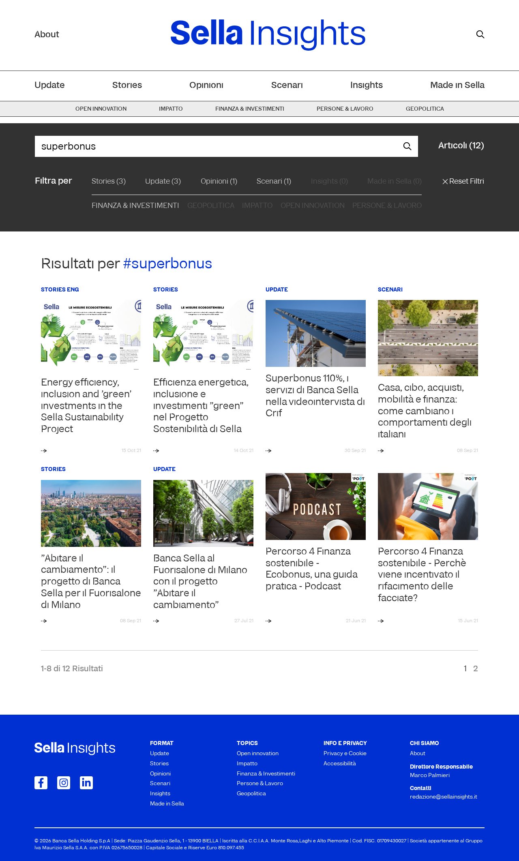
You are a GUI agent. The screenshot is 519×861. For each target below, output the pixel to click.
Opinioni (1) (219, 182)
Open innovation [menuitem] (101, 109)
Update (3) (163, 182)
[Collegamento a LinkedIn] (86, 782)
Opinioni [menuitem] (206, 85)
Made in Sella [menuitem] (457, 85)
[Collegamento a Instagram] (63, 782)
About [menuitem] (417, 754)
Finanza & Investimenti (135, 206)
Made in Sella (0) (394, 182)
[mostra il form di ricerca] (480, 34)
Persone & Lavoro (387, 206)
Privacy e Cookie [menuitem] (345, 754)
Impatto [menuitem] (171, 109)
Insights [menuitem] (366, 85)
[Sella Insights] (268, 35)
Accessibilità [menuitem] (340, 764)
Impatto (257, 206)
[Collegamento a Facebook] (40, 782)
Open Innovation (313, 206)
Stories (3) (109, 182)
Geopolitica (210, 206)
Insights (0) (329, 182)
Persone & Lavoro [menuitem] (345, 109)
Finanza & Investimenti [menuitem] (249, 109)
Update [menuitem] (49, 85)
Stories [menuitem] (127, 85)
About (46, 35)
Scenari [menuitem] (287, 85)
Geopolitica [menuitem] (425, 109)
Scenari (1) (274, 182)
